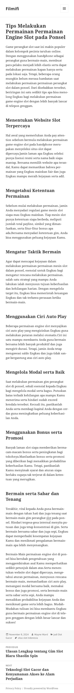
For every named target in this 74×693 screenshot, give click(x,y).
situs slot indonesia (28, 637)
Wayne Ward (41, 634)
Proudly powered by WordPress (41, 688)
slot (48, 518)
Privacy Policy (13, 688)
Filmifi (12, 8)
